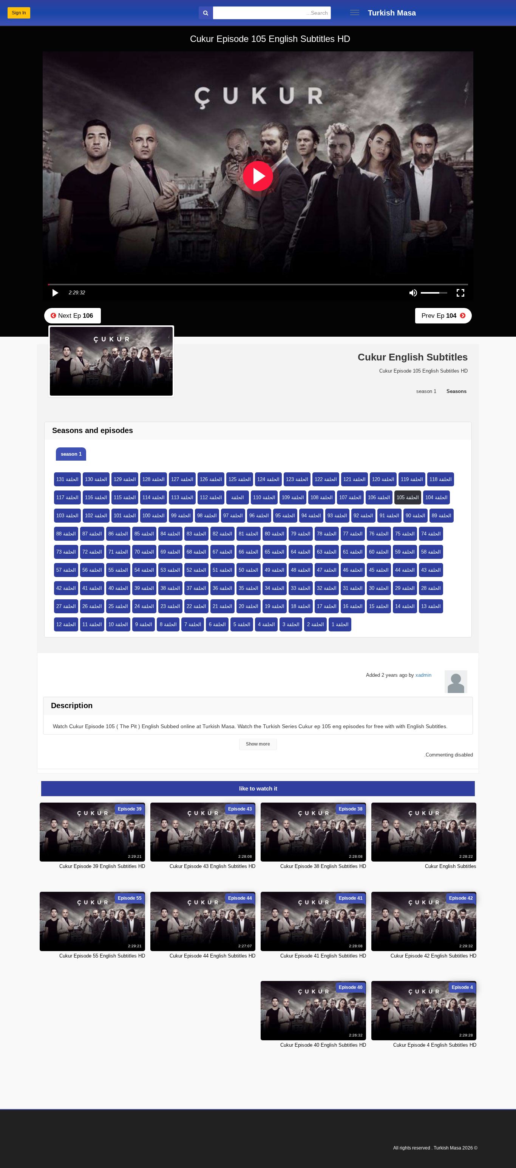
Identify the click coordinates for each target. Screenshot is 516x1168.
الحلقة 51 (222, 570)
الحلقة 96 (259, 515)
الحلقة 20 (248, 606)
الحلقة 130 (96, 479)
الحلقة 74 (431, 534)
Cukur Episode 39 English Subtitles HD (102, 866)
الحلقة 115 (125, 497)
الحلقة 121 (354, 479)
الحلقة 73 (66, 552)
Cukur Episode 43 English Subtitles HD (212, 866)
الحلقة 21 (222, 606)
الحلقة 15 (379, 606)
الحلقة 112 (211, 497)
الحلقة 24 (144, 606)
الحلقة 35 (248, 588)
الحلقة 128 (153, 479)
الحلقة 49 (274, 570)
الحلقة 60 (379, 552)
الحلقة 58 (431, 552)
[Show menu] (355, 12)
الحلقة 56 (92, 570)
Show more (258, 744)
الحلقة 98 (207, 515)
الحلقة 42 (66, 588)
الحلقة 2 (315, 624)
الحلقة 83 (196, 534)
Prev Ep (441, 315)
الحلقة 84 (170, 534)
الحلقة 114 (153, 497)
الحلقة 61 (353, 552)
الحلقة (237, 497)
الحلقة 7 (192, 624)
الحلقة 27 (66, 606)
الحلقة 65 (274, 552)
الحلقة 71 (118, 552)
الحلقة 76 (379, 534)
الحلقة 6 (217, 624)
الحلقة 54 (144, 570)
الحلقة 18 (301, 606)
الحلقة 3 (291, 624)
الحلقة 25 (118, 606)
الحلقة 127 (182, 479)
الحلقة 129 (125, 479)
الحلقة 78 (327, 534)
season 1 (71, 454)
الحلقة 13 (431, 606)
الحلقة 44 (405, 570)
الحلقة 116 (96, 497)
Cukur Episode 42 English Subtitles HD (433, 956)
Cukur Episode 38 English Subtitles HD (323, 866)
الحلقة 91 (389, 515)
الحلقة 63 (327, 552)
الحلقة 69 (170, 552)
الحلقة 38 (170, 588)
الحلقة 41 (92, 588)
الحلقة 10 (118, 624)
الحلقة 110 (264, 497)
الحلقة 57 (66, 570)
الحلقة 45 (379, 570)
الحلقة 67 (222, 552)
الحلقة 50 (248, 570)
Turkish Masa (392, 13)
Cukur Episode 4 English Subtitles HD (434, 1045)
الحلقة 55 (118, 570)
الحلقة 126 (211, 479)
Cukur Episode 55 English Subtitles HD (102, 956)
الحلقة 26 (92, 606)
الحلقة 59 (405, 552)
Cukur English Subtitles (450, 866)
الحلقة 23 (170, 606)
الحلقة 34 (274, 588)
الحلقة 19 (274, 606)
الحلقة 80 (274, 534)
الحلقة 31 (353, 588)
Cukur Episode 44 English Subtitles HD (212, 956)
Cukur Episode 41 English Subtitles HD (323, 956)
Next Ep (74, 315)
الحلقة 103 (67, 515)
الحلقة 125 (240, 479)
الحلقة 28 (431, 588)
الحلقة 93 (337, 515)
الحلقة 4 (266, 624)
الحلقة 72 (92, 552)
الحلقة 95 (285, 515)
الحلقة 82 (222, 534)
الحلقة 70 (144, 552)
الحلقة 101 (125, 515)
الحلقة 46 (353, 570)
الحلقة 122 (326, 479)
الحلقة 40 (118, 588)
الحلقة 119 (412, 479)
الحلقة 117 (67, 497)
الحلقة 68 (196, 552)
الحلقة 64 (301, 552)
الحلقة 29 (405, 588)
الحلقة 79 (301, 534)
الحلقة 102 (96, 515)
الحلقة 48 (301, 570)
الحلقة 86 (118, 534)
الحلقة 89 (441, 515)
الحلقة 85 (144, 534)
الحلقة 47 (327, 570)
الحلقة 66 (248, 552)
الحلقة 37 (196, 588)
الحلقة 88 (66, 534)
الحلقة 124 (268, 479)
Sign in (19, 12)
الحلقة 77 (353, 534)
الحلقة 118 (440, 479)
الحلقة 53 (170, 570)
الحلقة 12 (66, 624)
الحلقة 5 (241, 624)
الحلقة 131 (67, 479)
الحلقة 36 (222, 588)
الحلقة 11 (92, 624)
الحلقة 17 (327, 606)
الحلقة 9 (143, 624)
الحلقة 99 (181, 515)
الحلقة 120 (383, 479)
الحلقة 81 (248, 534)
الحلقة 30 (379, 588)
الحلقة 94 (311, 515)
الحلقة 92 (363, 515)
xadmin (423, 675)
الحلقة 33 (301, 588)
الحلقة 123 (297, 479)
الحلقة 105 (408, 497)
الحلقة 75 (405, 534)
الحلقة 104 (436, 497)
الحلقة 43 (431, 570)
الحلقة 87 (92, 534)
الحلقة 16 (353, 606)
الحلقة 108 (322, 497)
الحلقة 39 (144, 588)
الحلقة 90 (415, 515)
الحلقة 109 (293, 497)
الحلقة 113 (182, 497)
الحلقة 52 (196, 570)
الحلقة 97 (233, 515)
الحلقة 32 (327, 588)
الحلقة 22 (196, 606)
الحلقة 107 (350, 497)
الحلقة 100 (153, 515)
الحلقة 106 (379, 497)
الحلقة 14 (405, 606)
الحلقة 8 (168, 624)
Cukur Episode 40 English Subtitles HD (323, 1045)
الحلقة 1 (340, 624)
